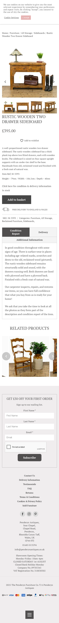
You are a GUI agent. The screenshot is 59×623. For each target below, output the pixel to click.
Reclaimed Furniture (12, 221)
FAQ (30, 488)
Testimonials (29, 484)
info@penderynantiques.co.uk (29, 549)
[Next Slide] (53, 81)
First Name (29, 410)
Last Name (29, 421)
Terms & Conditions (30, 497)
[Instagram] (29, 514)
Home (5, 33)
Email (29, 432)
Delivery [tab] (43, 232)
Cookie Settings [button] (11, 17)
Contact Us (29, 475)
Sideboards (39, 33)
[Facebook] (22, 514)
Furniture (14, 33)
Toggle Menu (29, 615)
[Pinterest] (35, 514)
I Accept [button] (26, 17)
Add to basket (17, 200)
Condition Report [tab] (15, 232)
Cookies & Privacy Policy (29, 501)
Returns (29, 492)
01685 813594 (30, 545)
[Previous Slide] (5, 81)
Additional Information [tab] (29, 239)
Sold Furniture (30, 505)
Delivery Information (29, 479)
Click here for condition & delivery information (26, 186)
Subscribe (29, 457)
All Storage (26, 33)
